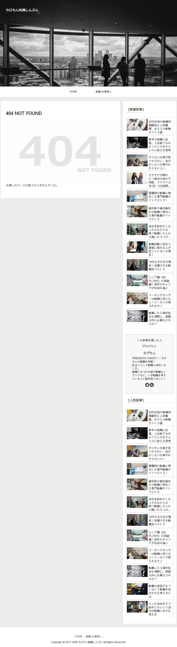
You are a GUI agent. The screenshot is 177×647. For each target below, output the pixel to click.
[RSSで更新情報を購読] (152, 385)
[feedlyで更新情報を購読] (147, 385)
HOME (78, 636)
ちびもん (149, 353)
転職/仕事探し (94, 636)
